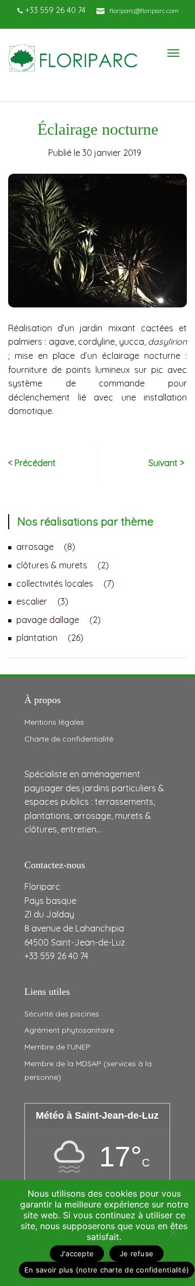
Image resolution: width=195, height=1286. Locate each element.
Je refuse (136, 1253)
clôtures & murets (51, 565)
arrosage (35, 546)
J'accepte (77, 1253)
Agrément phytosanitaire (69, 1030)
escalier (31, 601)
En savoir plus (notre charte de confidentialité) (106, 1269)
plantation (36, 637)
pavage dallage (47, 619)
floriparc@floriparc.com (144, 10)
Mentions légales (54, 722)
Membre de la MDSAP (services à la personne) (88, 1070)
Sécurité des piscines (61, 1014)
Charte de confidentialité (68, 739)
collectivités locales (54, 583)
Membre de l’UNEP (57, 1047)
